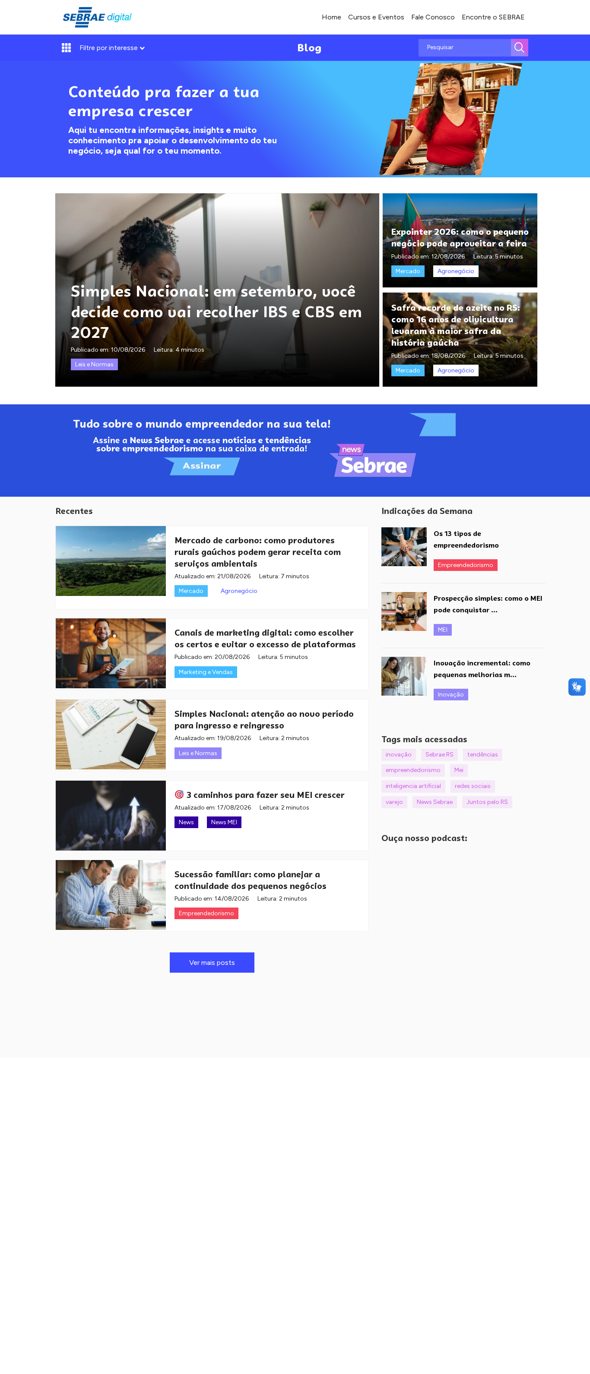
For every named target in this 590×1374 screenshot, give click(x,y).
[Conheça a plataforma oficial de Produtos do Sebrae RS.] (97, 17)
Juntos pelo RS (487, 802)
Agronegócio (456, 271)
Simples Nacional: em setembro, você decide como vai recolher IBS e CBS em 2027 (216, 311)
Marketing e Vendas (206, 672)
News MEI (224, 822)
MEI (442, 629)
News (186, 822)
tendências (482, 754)
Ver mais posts (212, 962)
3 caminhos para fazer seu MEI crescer (264, 794)
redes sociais (473, 786)
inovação (399, 754)
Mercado (408, 271)
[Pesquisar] (519, 47)
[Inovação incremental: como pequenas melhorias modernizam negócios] (404, 676)
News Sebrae (435, 802)
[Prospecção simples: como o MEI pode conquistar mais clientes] (404, 611)
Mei (458, 770)
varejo (394, 802)
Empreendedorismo (206, 913)
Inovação (451, 694)
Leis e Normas (94, 364)
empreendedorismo (413, 770)
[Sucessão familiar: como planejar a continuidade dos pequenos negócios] (111, 895)
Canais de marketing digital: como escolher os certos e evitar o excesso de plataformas (265, 638)
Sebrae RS (439, 754)
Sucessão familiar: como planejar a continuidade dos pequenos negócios (250, 880)
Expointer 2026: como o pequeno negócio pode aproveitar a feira (460, 237)
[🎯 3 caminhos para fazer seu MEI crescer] (111, 816)
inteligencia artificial (413, 786)
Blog (309, 48)
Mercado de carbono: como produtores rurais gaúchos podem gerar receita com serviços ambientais (257, 552)
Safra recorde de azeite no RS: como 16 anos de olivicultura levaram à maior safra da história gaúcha (455, 325)
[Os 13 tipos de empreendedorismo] (404, 546)
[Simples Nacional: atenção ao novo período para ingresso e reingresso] (111, 734)
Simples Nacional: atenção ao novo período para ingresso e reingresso (264, 719)
